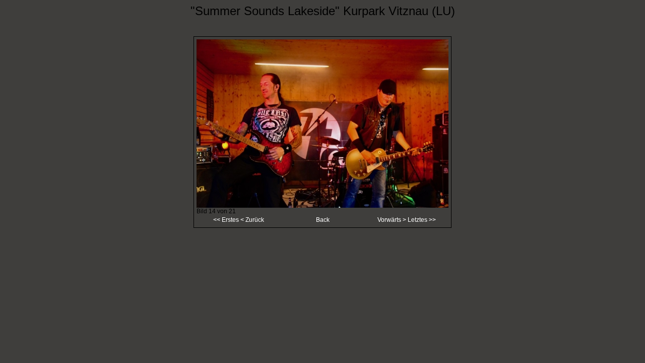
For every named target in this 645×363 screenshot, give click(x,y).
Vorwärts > (392, 219)
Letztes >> (422, 219)
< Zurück (251, 219)
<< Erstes (226, 219)
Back (323, 219)
